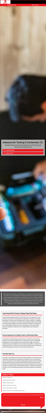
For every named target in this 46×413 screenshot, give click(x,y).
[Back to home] (5, 2)
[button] (45, 2)
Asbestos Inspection (7, 377)
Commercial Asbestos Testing (9, 388)
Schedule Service (11, 5)
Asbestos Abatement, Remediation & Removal (13, 390)
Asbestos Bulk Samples (8, 382)
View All (23, 405)
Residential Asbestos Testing (9, 385)
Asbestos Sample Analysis (8, 380)
